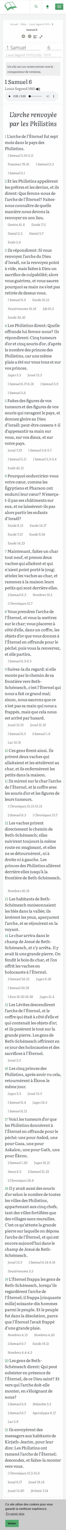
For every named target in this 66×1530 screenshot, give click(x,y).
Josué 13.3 (34, 374)
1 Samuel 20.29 (18, 987)
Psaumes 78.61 (18, 164)
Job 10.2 (48, 308)
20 (7, 1360)
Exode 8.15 (15, 525)
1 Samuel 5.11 (17, 458)
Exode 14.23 (16, 543)
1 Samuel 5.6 (17, 392)
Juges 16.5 (39, 1102)
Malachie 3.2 (42, 1403)
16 (6, 1068)
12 (6, 823)
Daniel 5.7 (36, 233)
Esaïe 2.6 (14, 242)
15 (6, 1004)
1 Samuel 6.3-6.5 (19, 660)
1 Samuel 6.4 (17, 1102)
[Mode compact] (41, 38)
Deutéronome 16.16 (22, 308)
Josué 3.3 (14, 1060)
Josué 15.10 (15, 724)
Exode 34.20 (16, 317)
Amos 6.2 (14, 1171)
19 (6, 1279)
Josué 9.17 (15, 1481)
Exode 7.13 (15, 534)
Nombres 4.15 (17, 1334)
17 (6, 1119)
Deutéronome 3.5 (20, 1271)
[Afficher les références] (35, 38)
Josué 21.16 (38, 724)
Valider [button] (12, 1523)
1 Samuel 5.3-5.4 (44, 458)
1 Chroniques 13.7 (20, 603)
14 (6, 935)
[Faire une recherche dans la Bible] (36, 6)
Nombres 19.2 (42, 594)
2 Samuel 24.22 (18, 978)
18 (6, 1188)
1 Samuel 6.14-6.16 (42, 1262)
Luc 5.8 (13, 1421)
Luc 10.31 (14, 742)
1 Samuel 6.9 (17, 299)
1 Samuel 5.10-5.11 (20, 155)
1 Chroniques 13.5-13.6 (24, 1472)
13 (6, 898)
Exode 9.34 (37, 534)
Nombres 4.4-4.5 (20, 1352)
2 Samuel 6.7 (17, 1343)
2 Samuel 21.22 (38, 1171)
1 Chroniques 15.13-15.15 (25, 806)
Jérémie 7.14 (39, 1490)
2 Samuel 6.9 (17, 1403)
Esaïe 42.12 (16, 467)
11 (6, 781)
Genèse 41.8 (16, 224)
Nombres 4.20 (44, 1334)
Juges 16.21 (42, 1162)
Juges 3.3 (14, 374)
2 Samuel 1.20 (17, 1162)
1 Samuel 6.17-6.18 (21, 383)
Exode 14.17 (38, 525)
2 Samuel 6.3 (17, 594)
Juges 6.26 (43, 978)
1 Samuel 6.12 (17, 1110)
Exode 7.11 (38, 224)
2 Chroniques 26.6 (21, 1180)
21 (6, 1429)
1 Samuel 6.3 (17, 733)
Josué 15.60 (16, 1490)
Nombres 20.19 (18, 890)
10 (6, 750)
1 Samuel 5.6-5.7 (40, 450)
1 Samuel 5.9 (49, 383)
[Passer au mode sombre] (47, 6)
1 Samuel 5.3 (45, 164)
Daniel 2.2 (15, 233)
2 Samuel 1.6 (41, 733)
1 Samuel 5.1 (16, 172)
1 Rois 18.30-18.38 (20, 996)
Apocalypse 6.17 (44, 1412)
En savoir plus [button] (15, 1513)
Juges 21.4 (47, 996)
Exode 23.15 (40, 299)
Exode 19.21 (40, 1343)
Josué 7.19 (15, 450)
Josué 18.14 (36, 1481)
